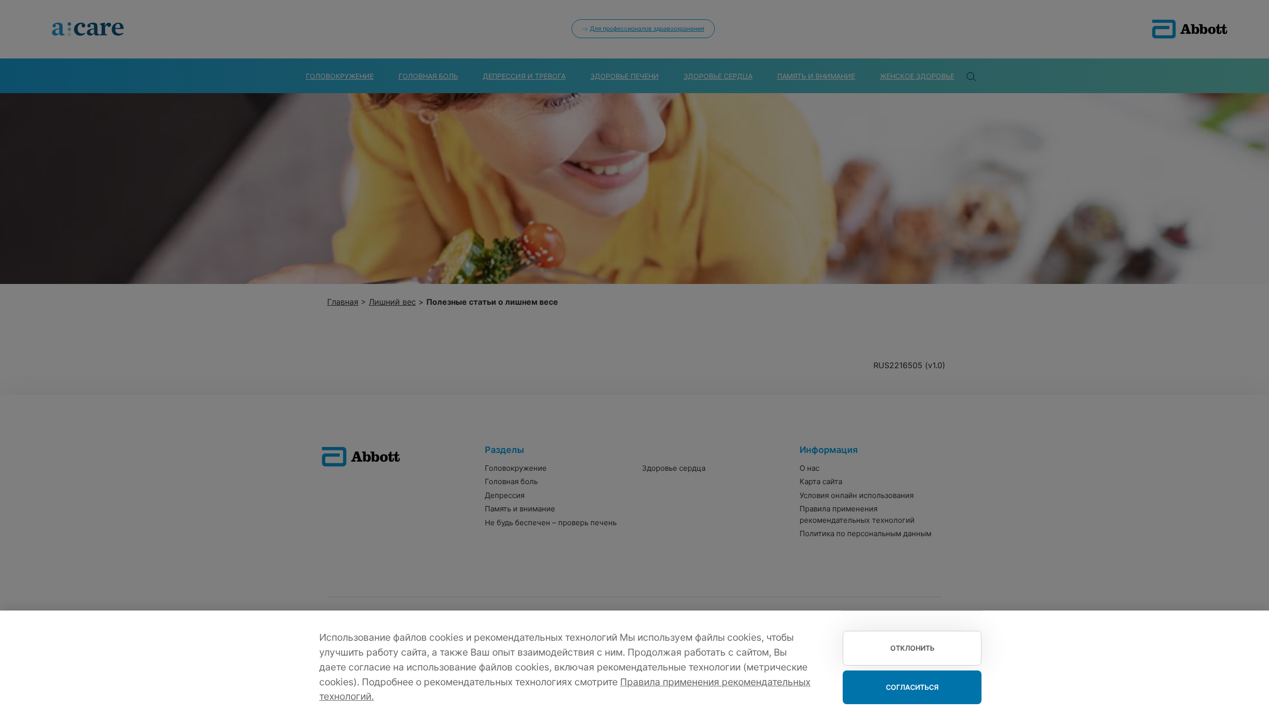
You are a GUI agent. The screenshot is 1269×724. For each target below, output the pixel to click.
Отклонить (912, 648)
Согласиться (912, 687)
